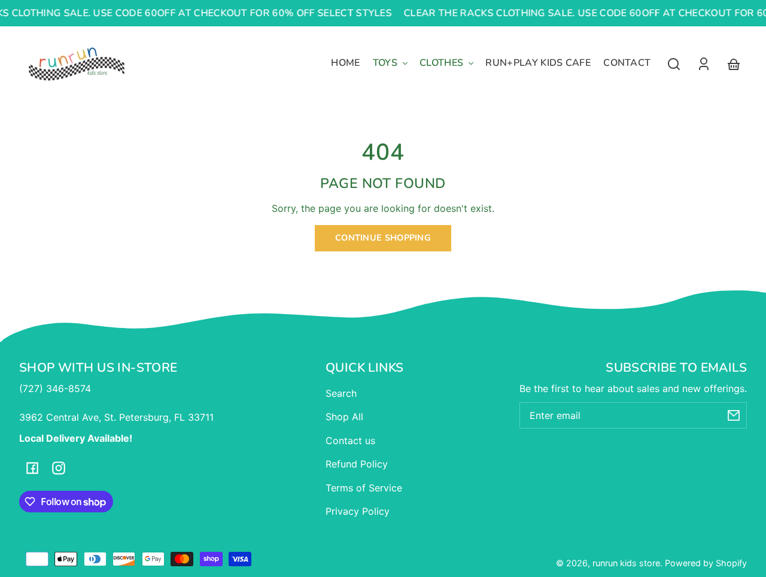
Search (341, 393)
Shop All (344, 417)
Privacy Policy (358, 511)
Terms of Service (364, 488)
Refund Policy (357, 464)
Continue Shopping (383, 238)
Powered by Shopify (706, 563)
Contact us (350, 441)
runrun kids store (626, 563)
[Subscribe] (734, 415)
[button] (674, 64)
